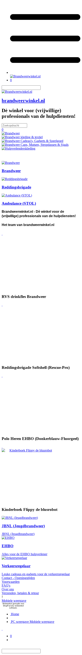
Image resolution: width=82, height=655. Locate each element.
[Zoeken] (43, 87)
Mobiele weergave (14, 600)
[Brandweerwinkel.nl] (25, 76)
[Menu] (45, 72)
